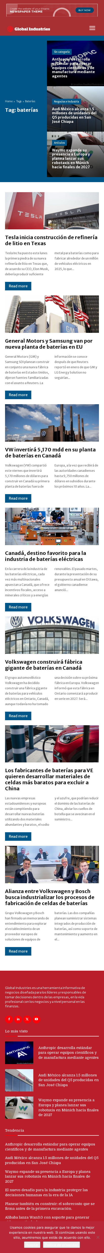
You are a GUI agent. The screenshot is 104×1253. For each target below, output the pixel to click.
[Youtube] (36, 1019)
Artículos (59, 142)
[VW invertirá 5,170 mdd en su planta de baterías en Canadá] (52, 423)
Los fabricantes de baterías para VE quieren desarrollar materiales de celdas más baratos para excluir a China (49, 779)
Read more (18, 286)
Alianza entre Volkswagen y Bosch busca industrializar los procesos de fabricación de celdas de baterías (49, 897)
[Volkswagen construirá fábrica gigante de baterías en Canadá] (52, 635)
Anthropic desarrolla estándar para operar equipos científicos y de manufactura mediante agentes (68, 1053)
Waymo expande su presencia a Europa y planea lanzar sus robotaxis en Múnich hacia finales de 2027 (47, 1176)
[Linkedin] (18, 1019)
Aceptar (32, 1245)
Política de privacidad (61, 1245)
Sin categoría (62, 52)
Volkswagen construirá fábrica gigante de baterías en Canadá (43, 665)
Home (9, 101)
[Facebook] (9, 1019)
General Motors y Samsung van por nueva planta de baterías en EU (49, 344)
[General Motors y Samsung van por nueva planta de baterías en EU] (52, 314)
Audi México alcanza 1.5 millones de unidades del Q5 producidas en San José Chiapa (68, 1080)
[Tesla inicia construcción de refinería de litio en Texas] (52, 211)
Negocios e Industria (66, 101)
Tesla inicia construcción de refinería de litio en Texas (51, 240)
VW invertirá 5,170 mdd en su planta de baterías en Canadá (50, 452)
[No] (97, 1237)
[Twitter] (27, 1019)
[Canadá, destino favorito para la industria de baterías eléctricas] (52, 526)
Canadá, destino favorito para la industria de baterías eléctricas (45, 556)
